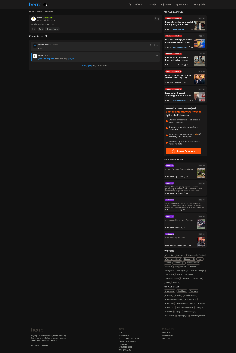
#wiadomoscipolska (186, 303)
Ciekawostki (189, 259)
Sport (199, 259)
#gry (178, 311)
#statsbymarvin (198, 315)
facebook (167, 333)
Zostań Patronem (186, 151)
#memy (201, 303)
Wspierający (125, 350)
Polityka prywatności (129, 338)
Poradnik (123, 344)
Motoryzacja (182, 270)
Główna (138, 4)
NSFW (167, 282)
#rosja (178, 295)
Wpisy (39, 12)
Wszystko (169, 255)
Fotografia (169, 270)
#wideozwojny (189, 311)
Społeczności (182, 4)
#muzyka (169, 303)
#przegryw (182, 315)
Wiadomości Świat (173, 259)
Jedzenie (189, 274)
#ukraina (193, 291)
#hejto (200, 307)
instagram (167, 335)
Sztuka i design (197, 270)
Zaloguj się (199, 4)
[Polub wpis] (158, 18)
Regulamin (124, 335)
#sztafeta (169, 315)
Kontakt (123, 333)
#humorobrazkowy (173, 299)
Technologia (179, 263)
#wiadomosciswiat (185, 307)
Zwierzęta (186, 278)
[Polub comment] (157, 45)
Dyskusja (49, 12)
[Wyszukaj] (130, 4)
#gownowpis (191, 299)
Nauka (183, 267)
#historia (169, 307)
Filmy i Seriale (193, 263)
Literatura (169, 274)
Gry (176, 267)
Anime (179, 274)
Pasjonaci (197, 278)
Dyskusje (151, 4)
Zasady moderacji (127, 341)
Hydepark (180, 255)
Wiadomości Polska (196, 255)
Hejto (31, 12)
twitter (166, 338)
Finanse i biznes (172, 278)
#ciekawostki (190, 295)
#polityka (181, 291)
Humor (168, 263)
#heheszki (169, 291)
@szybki (71, 59)
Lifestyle (192, 267)
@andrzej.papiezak (46, 59)
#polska (168, 311)
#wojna (168, 295)
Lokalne (176, 282)
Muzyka (168, 267)
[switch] (45, 4)
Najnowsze (165, 4)
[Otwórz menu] (151, 18)
